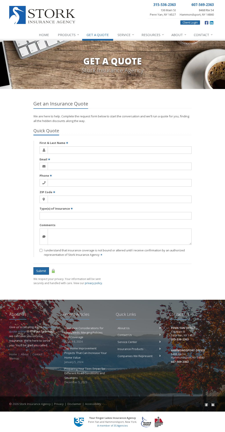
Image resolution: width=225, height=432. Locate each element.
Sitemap (14, 358)
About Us (124, 328)
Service (126, 34)
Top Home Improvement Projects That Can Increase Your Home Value (85, 355)
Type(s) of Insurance (56, 209)
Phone (46, 176)
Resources (153, 34)
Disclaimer (74, 404)
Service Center (127, 342)
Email (45, 159)
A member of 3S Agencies (112, 425)
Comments (47, 225)
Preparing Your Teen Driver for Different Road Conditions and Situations (84, 375)
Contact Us (125, 335)
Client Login (190, 22)
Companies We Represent (135, 356)
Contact (203, 34)
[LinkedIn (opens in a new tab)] (212, 404)
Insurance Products (130, 349)
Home (44, 35)
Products (68, 34)
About (178, 34)
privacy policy (93, 283)
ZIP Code (47, 192)
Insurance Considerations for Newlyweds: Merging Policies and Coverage (83, 334)
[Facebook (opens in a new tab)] (206, 404)
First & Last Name (54, 143)
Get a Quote (98, 35)
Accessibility (93, 404)
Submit (41, 271)
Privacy (59, 404)
